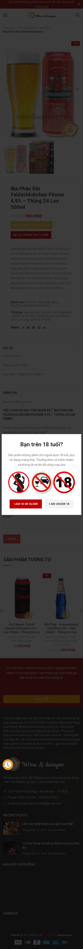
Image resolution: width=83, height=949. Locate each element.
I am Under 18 (59, 503)
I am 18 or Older (26, 503)
